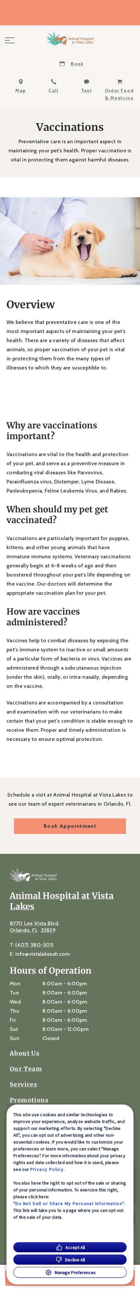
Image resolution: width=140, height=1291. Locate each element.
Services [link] (23, 1085)
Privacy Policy (47, 1169)
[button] (10, 40)
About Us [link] (24, 1053)
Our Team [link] (26, 1069)
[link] (70, 38)
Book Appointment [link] (70, 826)
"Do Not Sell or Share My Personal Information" (68, 1203)
